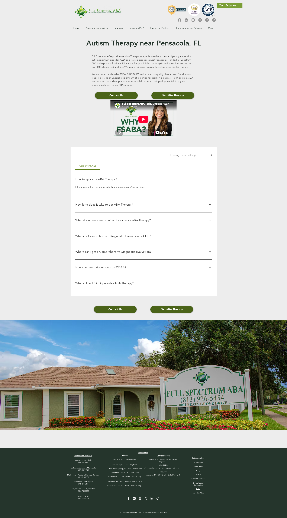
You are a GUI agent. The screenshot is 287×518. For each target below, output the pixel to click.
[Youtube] (193, 20)
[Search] (213, 16)
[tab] (87, 166)
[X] (200, 20)
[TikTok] (214, 20)
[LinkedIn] (186, 20)
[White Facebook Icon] (128, 498)
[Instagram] (207, 20)
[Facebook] (179, 20)
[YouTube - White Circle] (134, 498)
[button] (118, 28)
